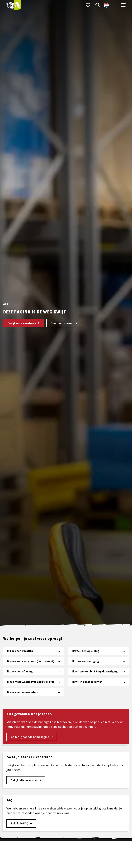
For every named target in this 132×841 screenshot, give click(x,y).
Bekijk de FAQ (19, 823)
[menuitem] (88, 5)
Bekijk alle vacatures (24, 780)
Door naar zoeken (62, 323)
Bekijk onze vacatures (22, 323)
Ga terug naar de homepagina (30, 737)
